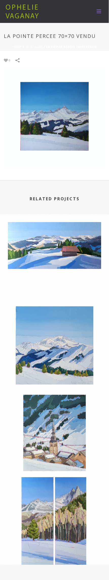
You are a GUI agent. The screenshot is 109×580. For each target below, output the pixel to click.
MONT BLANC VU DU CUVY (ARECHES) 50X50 (54, 376)
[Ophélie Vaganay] (23, 11)
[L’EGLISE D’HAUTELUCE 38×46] (54, 413)
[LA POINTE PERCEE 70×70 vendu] (54, 117)
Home (17, 47)
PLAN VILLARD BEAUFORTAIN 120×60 (54, 288)
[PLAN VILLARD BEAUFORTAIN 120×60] (54, 238)
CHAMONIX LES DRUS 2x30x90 (54, 551)
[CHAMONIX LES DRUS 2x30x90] (54, 501)
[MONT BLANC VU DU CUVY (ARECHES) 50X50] (54, 326)
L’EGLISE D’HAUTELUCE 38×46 (54, 463)
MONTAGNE (34, 47)
